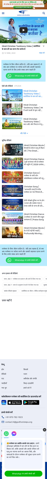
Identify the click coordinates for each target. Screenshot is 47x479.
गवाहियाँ (4, 383)
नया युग (4, 388)
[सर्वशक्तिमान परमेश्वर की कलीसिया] (23, 13)
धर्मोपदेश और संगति (30, 378)
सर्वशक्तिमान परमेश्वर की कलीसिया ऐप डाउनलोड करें (21, 396)
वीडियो (3, 374)
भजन (25, 374)
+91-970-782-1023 (14, 417)
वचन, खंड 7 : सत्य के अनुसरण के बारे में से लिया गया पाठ (21, 285)
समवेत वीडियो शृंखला (10, 291)
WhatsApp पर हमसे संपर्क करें (23, 473)
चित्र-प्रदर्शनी (29, 383)
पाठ (2, 378)
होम (2, 369)
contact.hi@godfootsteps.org (18, 422)
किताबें (26, 369)
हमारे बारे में (27, 388)
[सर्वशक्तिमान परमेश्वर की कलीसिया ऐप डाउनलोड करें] (3, 402)
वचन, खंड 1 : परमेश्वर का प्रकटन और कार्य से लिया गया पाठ (22, 279)
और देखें (23, 133)
